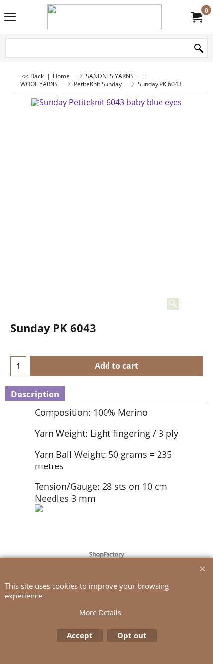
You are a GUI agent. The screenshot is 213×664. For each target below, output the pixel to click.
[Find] (198, 48)
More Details (100, 612)
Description (35, 393)
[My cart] (196, 17)
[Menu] (10, 17)
